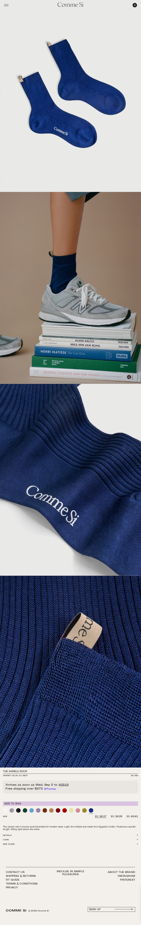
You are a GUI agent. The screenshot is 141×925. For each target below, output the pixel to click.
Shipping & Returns (21, 876)
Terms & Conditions (21, 884)
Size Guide (9, 844)
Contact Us (15, 872)
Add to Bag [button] (12, 803)
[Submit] (124, 909)
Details (7, 835)
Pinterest (127, 880)
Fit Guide (13, 880)
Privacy (12, 887)
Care (6, 839)
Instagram (126, 876)
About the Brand (121, 872)
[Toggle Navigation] (6, 5)
